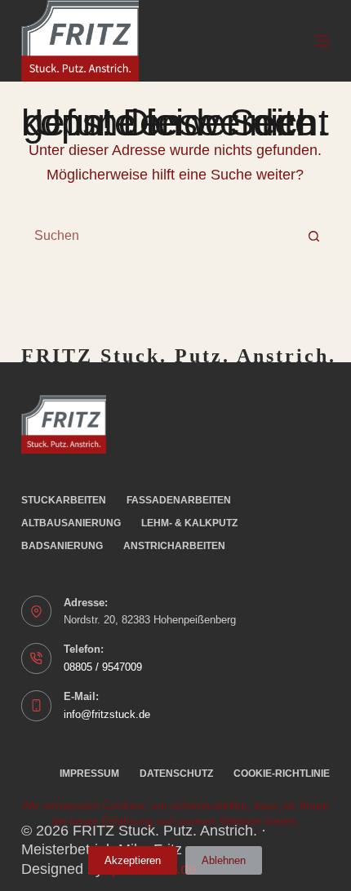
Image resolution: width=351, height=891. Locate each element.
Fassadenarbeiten (179, 500)
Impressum (89, 773)
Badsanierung (62, 546)
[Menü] (322, 40)
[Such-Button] (313, 235)
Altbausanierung (71, 523)
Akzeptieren (132, 860)
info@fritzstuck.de (107, 714)
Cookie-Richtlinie (281, 773)
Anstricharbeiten (174, 546)
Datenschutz (176, 773)
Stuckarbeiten (63, 500)
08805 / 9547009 (103, 667)
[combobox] (160, 235)
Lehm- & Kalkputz (189, 523)
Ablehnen (224, 860)
